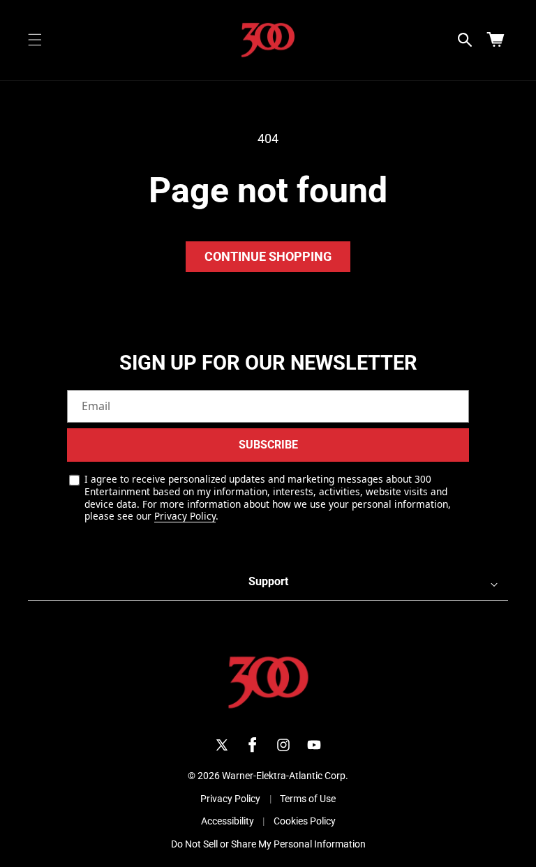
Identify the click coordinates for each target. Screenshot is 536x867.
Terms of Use (308, 798)
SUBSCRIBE (268, 444)
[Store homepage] (268, 682)
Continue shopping (268, 256)
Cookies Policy (305, 821)
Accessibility (227, 821)
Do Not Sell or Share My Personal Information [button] (268, 844)
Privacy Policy (185, 515)
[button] (35, 39)
